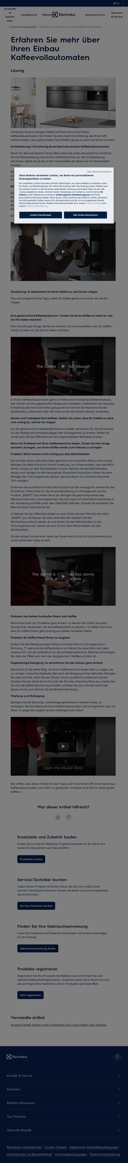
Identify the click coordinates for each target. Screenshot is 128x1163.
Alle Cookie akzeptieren (85, 215)
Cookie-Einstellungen (40, 215)
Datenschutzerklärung (36, 206)
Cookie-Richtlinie (94, 203)
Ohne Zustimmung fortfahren (99, 171)
